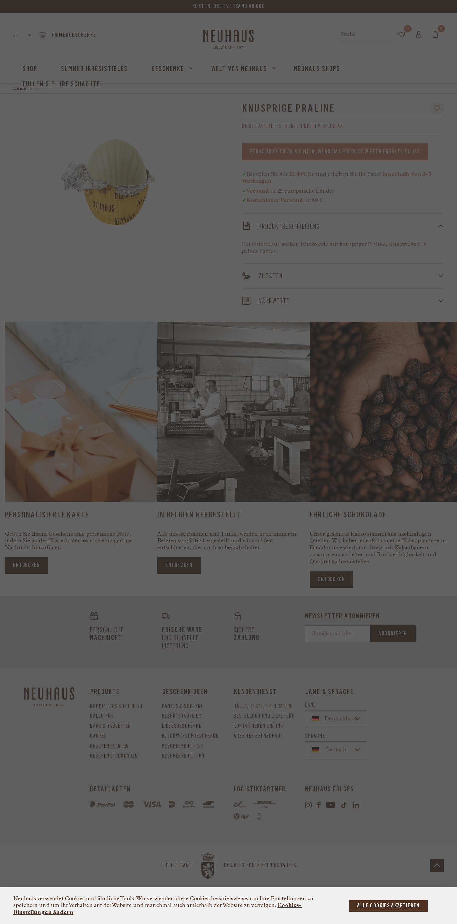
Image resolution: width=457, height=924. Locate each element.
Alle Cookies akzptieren (388, 905)
